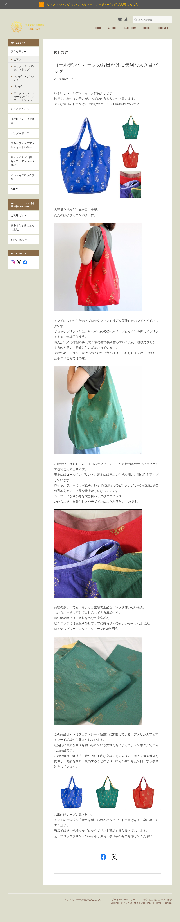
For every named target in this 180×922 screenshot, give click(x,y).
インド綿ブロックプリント (22, 177)
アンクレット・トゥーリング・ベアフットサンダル (24, 96)
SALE (14, 189)
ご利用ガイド (19, 215)
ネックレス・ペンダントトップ (24, 68)
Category (130, 28)
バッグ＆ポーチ (20, 133)
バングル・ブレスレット (24, 78)
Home (98, 28)
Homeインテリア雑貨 (22, 120)
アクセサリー (19, 51)
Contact (163, 28)
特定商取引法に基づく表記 (22, 227)
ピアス (18, 59)
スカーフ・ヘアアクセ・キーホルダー (22, 145)
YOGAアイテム (20, 108)
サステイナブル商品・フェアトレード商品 (22, 161)
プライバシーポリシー (124, 899)
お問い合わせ (19, 239)
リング (18, 86)
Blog (146, 28)
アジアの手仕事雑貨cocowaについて (84, 899)
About (112, 28)
